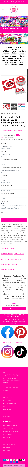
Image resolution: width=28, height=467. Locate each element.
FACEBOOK (6, 342)
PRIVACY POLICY (7, 416)
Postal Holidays (18, 130)
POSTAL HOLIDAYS (7, 400)
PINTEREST (19, 342)
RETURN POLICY (7, 409)
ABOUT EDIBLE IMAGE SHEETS (10, 425)
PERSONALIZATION (19, 254)
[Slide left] (1, 107)
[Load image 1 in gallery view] (6, 106)
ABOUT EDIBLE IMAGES (7, 248)
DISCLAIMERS (6, 450)
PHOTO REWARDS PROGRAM (10, 403)
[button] (2, 9)
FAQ (4, 406)
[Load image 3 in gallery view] (21, 106)
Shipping (3, 137)
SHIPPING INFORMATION (9, 397)
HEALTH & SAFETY (7, 447)
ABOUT (4, 394)
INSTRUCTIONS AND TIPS (17, 259)
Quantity (3, 212)
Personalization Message (8, 159)
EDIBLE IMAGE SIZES (7, 254)
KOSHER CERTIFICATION (8, 269)
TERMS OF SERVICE (8, 413)
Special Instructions (7, 193)
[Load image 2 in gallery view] (14, 106)
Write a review (14, 308)
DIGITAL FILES (5, 259)
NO (4, 180)
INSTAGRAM (6, 362)
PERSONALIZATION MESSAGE (10, 431)
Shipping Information (6, 130)
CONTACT (5, 390)
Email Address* (5, 185)
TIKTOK (19, 362)
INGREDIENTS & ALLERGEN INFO (10, 264)
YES (4, 178)
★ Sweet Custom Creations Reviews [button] (14, 465)
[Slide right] (26, 107)
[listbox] (14, 146)
